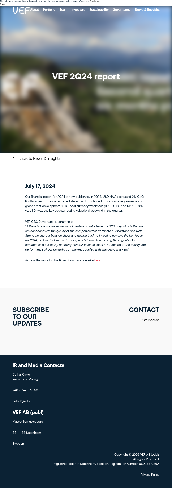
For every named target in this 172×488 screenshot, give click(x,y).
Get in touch (150, 320)
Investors (78, 10)
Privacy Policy (150, 475)
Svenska (153, 10)
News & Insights (147, 10)
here (97, 260)
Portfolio (49, 10)
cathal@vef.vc (22, 401)
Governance (122, 10)
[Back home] (21, 10)
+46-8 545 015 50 (25, 390)
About (34, 10)
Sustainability (99, 10)
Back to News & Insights (39, 159)
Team (63, 10)
